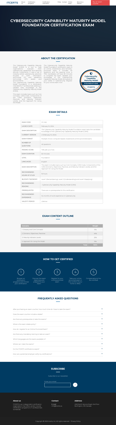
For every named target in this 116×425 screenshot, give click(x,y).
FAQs (59, 2)
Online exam (70, 2)
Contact (64, 2)
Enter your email (50, 381)
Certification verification (46, 2)
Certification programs (31, 2)
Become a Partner (80, 2)
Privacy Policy (76, 421)
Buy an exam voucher (97, 3)
